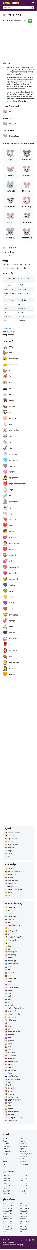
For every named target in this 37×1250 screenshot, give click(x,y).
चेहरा (6, 328)
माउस (24, 77)
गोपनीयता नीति (6, 1240)
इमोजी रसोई (11, 1242)
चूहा (10, 328)
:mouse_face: (8, 268)
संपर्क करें (14, 1240)
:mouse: (6, 265)
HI (27, 8)
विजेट (20, 1240)
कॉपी (30, 20)
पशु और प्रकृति (11, 332)
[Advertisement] (18, 42)
